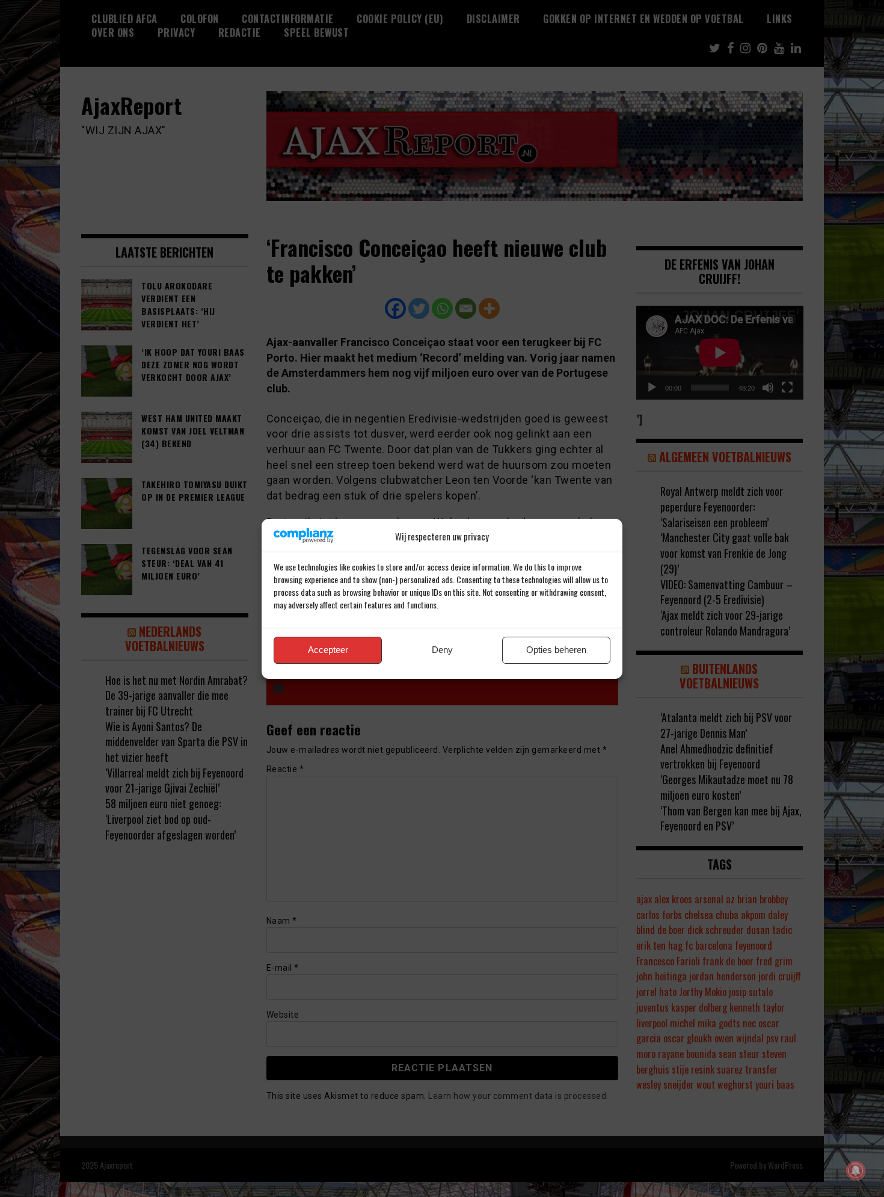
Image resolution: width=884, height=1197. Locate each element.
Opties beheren (556, 650)
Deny (442, 650)
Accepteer (328, 650)
